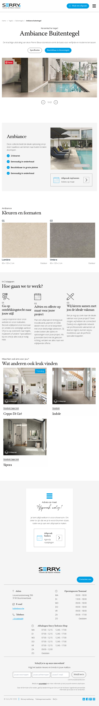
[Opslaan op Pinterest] (9, 62)
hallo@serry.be (18, 608)
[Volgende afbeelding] (56, 102)
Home (4, 21)
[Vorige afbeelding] (43, 102)
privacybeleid (42, 684)
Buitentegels (19, 21)
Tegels (11, 21)
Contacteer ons (85, 579)
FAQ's (55, 699)
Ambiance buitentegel (33, 21)
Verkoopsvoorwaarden (43, 699)
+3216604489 (18, 619)
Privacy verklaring (27, 699)
